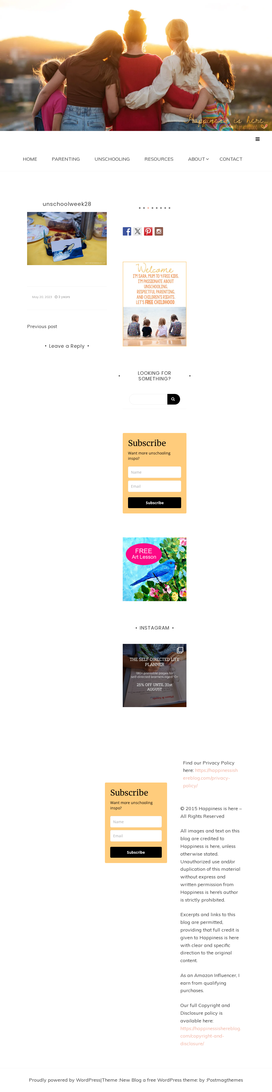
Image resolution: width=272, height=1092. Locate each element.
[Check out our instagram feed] (159, 231)
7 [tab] (165, 208)
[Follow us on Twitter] (137, 231)
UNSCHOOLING (112, 159)
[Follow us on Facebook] (127, 231)
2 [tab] (144, 208)
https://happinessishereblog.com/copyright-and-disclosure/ (210, 1036)
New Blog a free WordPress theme (158, 1080)
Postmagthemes (225, 1080)
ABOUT (196, 159)
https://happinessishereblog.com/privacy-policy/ (210, 778)
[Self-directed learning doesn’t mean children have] (154, 676)
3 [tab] (148, 208)
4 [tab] (152, 208)
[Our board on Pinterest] (148, 231)
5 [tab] (157, 208)
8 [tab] (169, 208)
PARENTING (66, 159)
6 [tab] (161, 208)
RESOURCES (158, 159)
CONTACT (231, 159)
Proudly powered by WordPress (64, 1080)
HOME (30, 159)
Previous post (42, 326)
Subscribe (155, 502)
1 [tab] (140, 208)
